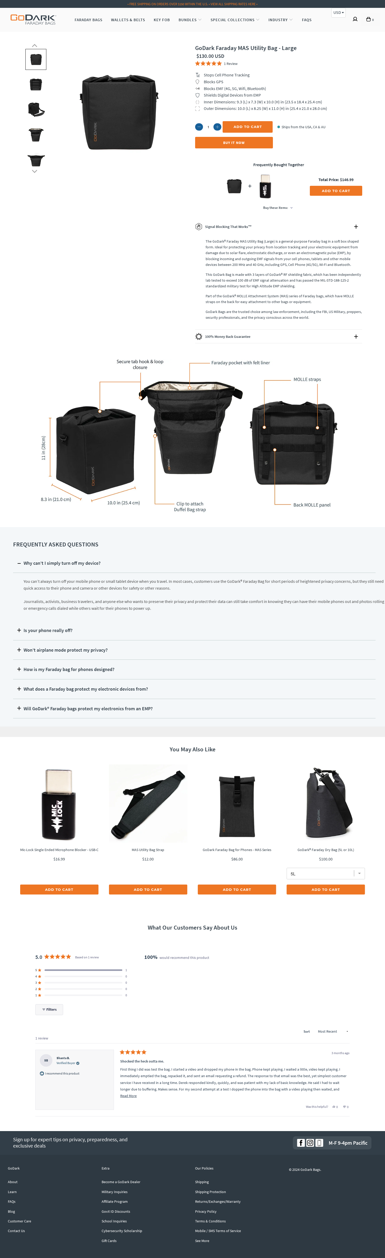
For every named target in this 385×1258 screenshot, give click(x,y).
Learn (12, 1191)
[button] (216, 63)
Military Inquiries (115, 1191)
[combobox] (338, 13)
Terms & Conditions (210, 1221)
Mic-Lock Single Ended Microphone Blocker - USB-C (59, 849)
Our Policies (204, 1168)
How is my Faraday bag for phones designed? (69, 669)
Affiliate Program (115, 1201)
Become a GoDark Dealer (121, 1181)
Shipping (202, 1181)
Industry (278, 19)
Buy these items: (276, 207)
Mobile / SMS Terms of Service (218, 1230)
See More (202, 1240)
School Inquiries (114, 1221)
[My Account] (355, 19)
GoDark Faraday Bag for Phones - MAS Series (237, 849)
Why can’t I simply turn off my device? (62, 563)
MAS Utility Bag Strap (148, 849)
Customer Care (19, 1221)
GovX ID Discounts (116, 1211)
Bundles (188, 19)
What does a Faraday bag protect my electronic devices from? (86, 689)
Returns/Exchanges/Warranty (218, 1201)
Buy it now (234, 142)
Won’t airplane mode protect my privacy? (66, 650)
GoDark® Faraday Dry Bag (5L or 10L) (326, 849)
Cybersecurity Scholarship (122, 1230)
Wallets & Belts (128, 19)
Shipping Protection (210, 1191)
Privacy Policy (206, 1211)
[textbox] (338, 12)
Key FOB (162, 19)
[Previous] (34, 45)
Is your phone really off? (48, 630)
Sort (307, 1031)
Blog (11, 1211)
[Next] (34, 170)
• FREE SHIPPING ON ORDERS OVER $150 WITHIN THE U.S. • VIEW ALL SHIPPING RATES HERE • (192, 4)
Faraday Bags (88, 19)
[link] (301, 1143)
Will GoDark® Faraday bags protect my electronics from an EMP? (88, 709)
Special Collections (233, 19)
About (13, 1181)
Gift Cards (109, 1240)
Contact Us (16, 1230)
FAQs (307, 19)
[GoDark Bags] (33, 20)
